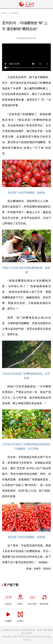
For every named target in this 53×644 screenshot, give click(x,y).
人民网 (3, 13)
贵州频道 (14, 13)
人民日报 (7, 604)
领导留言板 (44, 604)
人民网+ (20, 604)
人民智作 (19, 621)
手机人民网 (32, 604)
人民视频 (7, 621)
